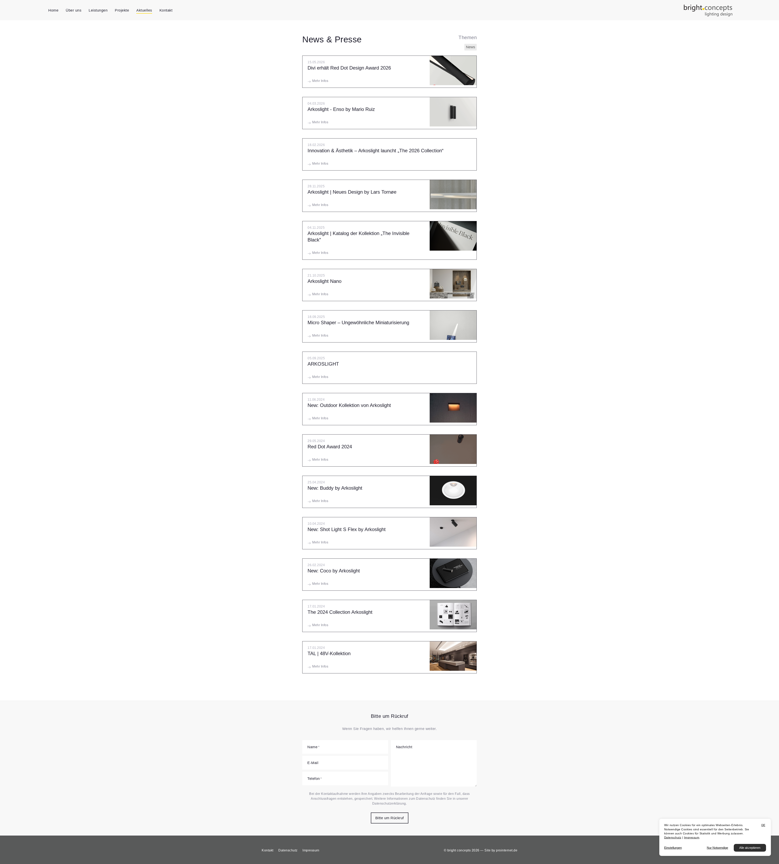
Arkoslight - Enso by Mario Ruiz (341, 109)
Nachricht (404, 747)
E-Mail (312, 763)
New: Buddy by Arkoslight (335, 488)
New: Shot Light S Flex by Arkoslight (347, 529)
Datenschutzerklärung (389, 803)
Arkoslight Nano (324, 281)
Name (312, 747)
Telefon (313, 779)
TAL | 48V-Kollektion (329, 653)
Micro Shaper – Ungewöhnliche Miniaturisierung (358, 322)
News (470, 47)
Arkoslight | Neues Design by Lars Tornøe (352, 192)
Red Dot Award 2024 (330, 446)
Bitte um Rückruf (389, 818)
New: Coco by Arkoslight (334, 570)
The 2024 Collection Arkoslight (340, 612)
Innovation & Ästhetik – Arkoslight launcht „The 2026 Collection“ (375, 150)
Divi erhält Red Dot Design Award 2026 (349, 68)
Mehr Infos (320, 81)
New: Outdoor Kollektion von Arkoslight (349, 405)
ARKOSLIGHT (323, 364)
